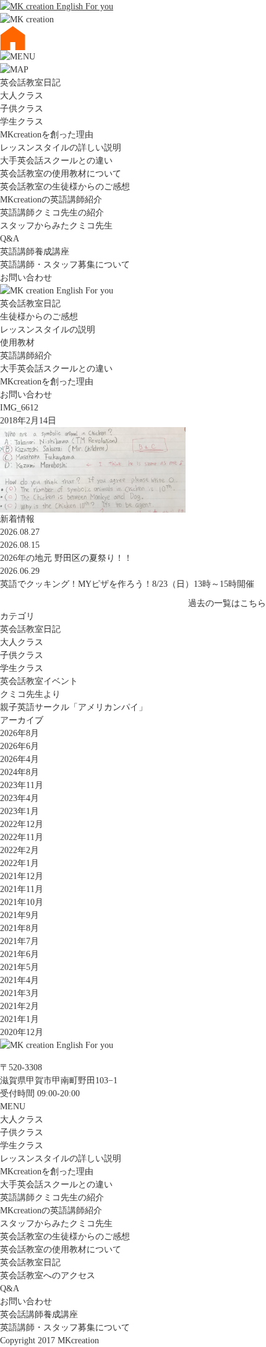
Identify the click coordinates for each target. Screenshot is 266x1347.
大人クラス (21, 95)
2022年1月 (19, 863)
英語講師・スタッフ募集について (65, 264)
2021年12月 (21, 876)
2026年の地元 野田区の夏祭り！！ (66, 558)
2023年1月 (19, 811)
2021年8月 (19, 928)
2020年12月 (21, 1032)
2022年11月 (21, 837)
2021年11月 (21, 889)
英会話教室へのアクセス (47, 1275)
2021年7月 (19, 941)
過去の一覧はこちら (227, 603)
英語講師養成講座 (34, 251)
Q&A (9, 238)
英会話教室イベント (39, 681)
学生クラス (21, 121)
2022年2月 (19, 850)
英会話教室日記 (30, 82)
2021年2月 (19, 1006)
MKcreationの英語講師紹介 (51, 199)
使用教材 (17, 342)
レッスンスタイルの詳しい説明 (60, 147)
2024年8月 (19, 772)
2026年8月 (19, 733)
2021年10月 (21, 902)
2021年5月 (19, 967)
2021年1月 (19, 1019)
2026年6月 (19, 746)
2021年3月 (19, 993)
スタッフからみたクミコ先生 (56, 225)
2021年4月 (19, 980)
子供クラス (21, 108)
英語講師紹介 (26, 355)
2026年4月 (19, 759)
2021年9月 (19, 915)
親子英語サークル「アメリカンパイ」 (73, 707)
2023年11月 (21, 785)
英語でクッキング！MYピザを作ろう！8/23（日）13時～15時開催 (127, 584)
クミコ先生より (30, 694)
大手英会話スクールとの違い (56, 160)
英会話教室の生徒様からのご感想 (65, 186)
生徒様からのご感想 (39, 316)
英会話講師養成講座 (39, 1314)
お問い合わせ (26, 277)
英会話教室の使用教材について (60, 173)
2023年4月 (19, 798)
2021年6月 (19, 954)
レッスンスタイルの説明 (47, 329)
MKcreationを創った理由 (46, 134)
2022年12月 (21, 824)
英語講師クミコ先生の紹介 (52, 212)
